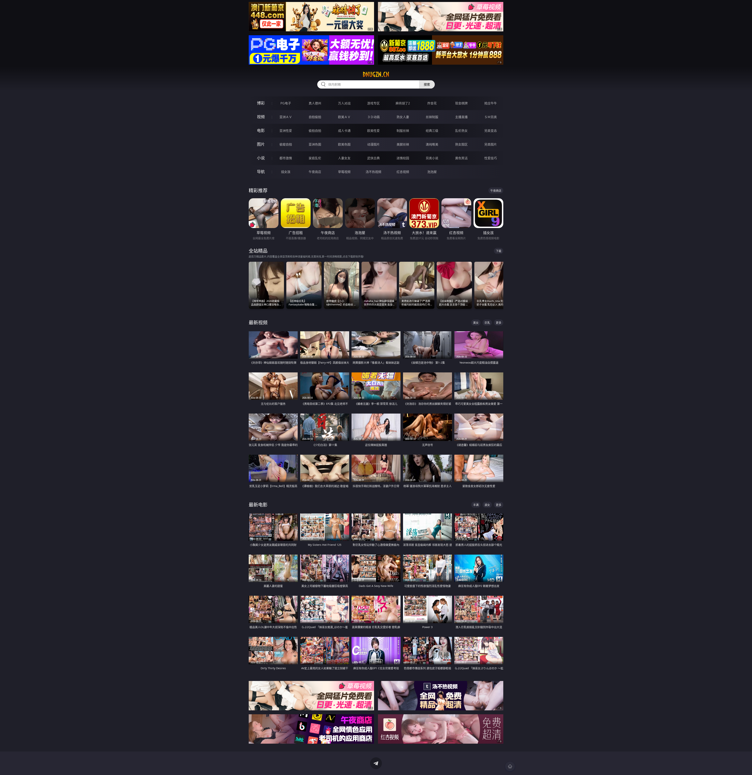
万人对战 (344, 103)
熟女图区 (461, 144)
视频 (261, 117)
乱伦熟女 (461, 131)
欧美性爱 (373, 131)
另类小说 (432, 158)
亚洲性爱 (285, 131)
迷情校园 (403, 158)
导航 (261, 171)
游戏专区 (373, 103)
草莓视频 (344, 172)
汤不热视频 (373, 172)
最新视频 (258, 322)
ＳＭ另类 (490, 117)
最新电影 (258, 504)
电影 (261, 130)
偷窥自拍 (285, 144)
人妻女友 (344, 158)
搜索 (427, 84)
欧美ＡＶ (344, 117)
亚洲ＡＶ (285, 117)
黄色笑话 (461, 158)
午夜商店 (315, 172)
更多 (498, 322)
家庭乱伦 (315, 158)
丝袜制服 (432, 117)
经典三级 (432, 131)
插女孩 (285, 172)
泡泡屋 (432, 172)
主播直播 (461, 117)
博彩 (261, 103)
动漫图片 (373, 144)
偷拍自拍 (315, 131)
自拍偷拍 (315, 117)
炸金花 (432, 103)
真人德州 (315, 103)
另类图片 (490, 144)
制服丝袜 (403, 131)
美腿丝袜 (403, 144)
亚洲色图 (315, 144)
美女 (476, 322)
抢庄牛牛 (490, 103)
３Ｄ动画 (373, 117)
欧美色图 (344, 144)
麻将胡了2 (403, 103)
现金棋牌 (461, 103)
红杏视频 (403, 172)
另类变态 (490, 131)
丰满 (476, 505)
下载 (498, 251)
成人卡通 (344, 131)
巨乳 (487, 322)
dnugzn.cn (376, 74)
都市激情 (285, 158)
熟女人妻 (403, 117)
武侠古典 (373, 158)
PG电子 (285, 103)
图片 (261, 144)
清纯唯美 (432, 144)
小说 (261, 158)
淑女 (487, 505)
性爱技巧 (490, 158)
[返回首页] (510, 766)
